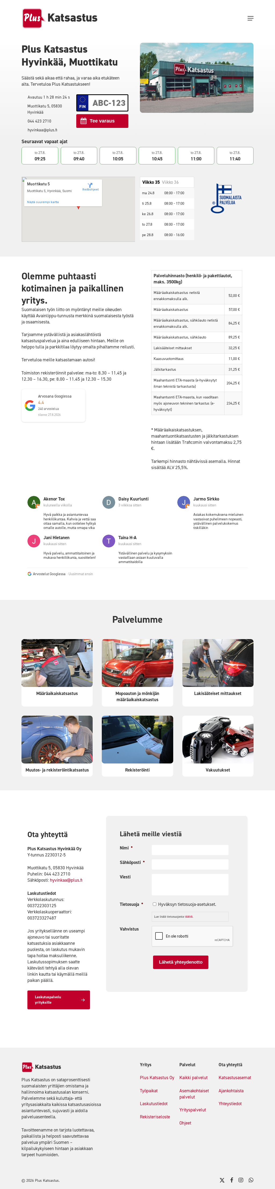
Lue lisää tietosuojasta (173, 916)
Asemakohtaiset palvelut (194, 1094)
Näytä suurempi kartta (43, 202)
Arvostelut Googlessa (49, 573)
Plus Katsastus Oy (157, 1077)
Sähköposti (132, 862)
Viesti (125, 877)
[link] (35, 513)
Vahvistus (129, 929)
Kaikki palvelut (193, 1077)
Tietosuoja (131, 904)
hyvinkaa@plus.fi (66, 880)
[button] (251, 18)
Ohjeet (185, 1123)
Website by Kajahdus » (79, 1180)
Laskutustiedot (154, 1104)
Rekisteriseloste (155, 1117)
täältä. (189, 916)
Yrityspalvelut (192, 1110)
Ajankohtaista (231, 1091)
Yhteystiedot (230, 1104)
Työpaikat (149, 1091)
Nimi (126, 848)
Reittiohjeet (89, 189)
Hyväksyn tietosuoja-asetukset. (187, 904)
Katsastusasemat (235, 1077)
